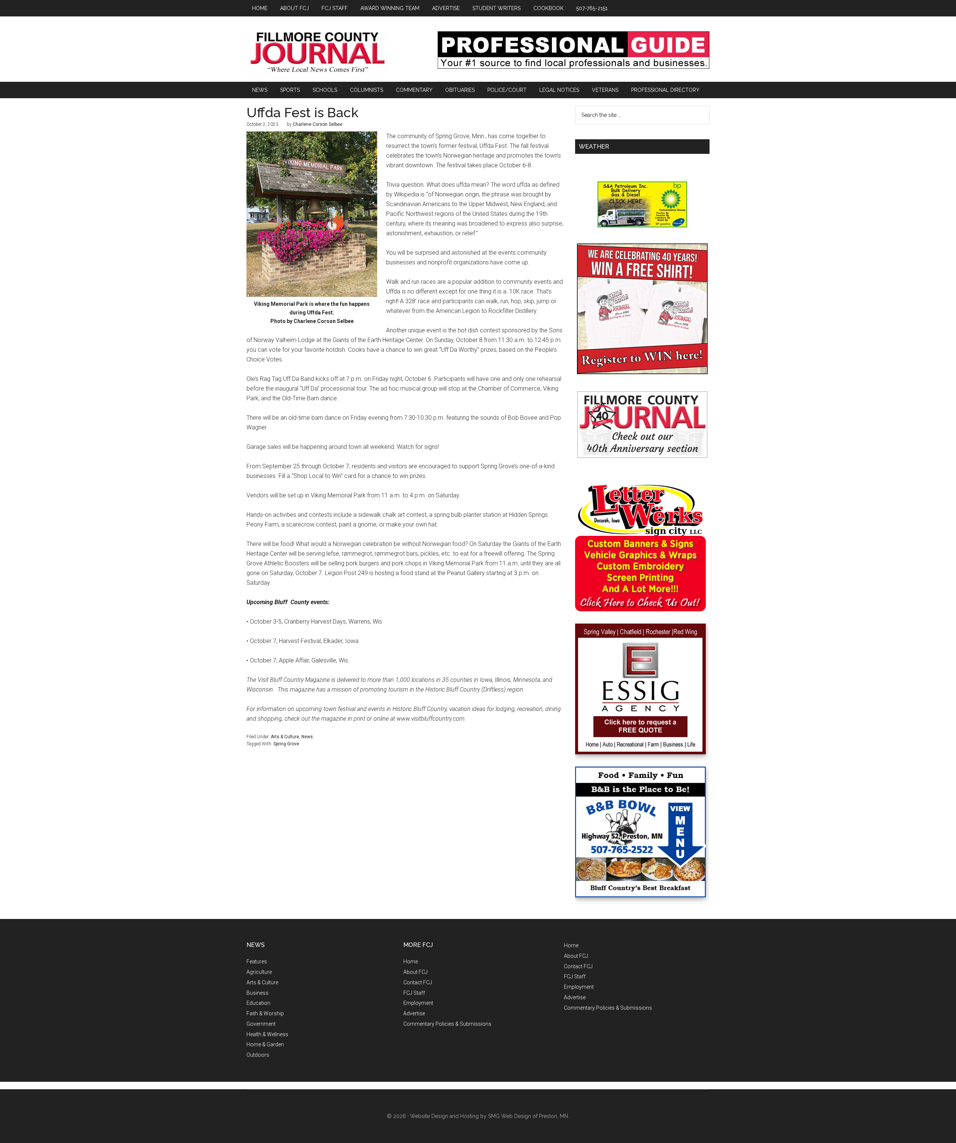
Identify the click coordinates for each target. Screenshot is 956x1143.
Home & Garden (265, 1044)
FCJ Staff (414, 993)
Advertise (414, 1013)
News (307, 736)
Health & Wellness (267, 1034)
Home (410, 962)
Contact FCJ (417, 982)
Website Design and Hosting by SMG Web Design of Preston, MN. (489, 1116)
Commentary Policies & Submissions (447, 1024)
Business (257, 993)
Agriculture (259, 972)
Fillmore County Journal (317, 52)
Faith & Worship (265, 1013)
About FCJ (415, 972)
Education (258, 1003)
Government (261, 1024)
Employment (418, 1003)
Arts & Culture (285, 736)
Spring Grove (286, 743)
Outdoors (257, 1055)
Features (256, 962)
